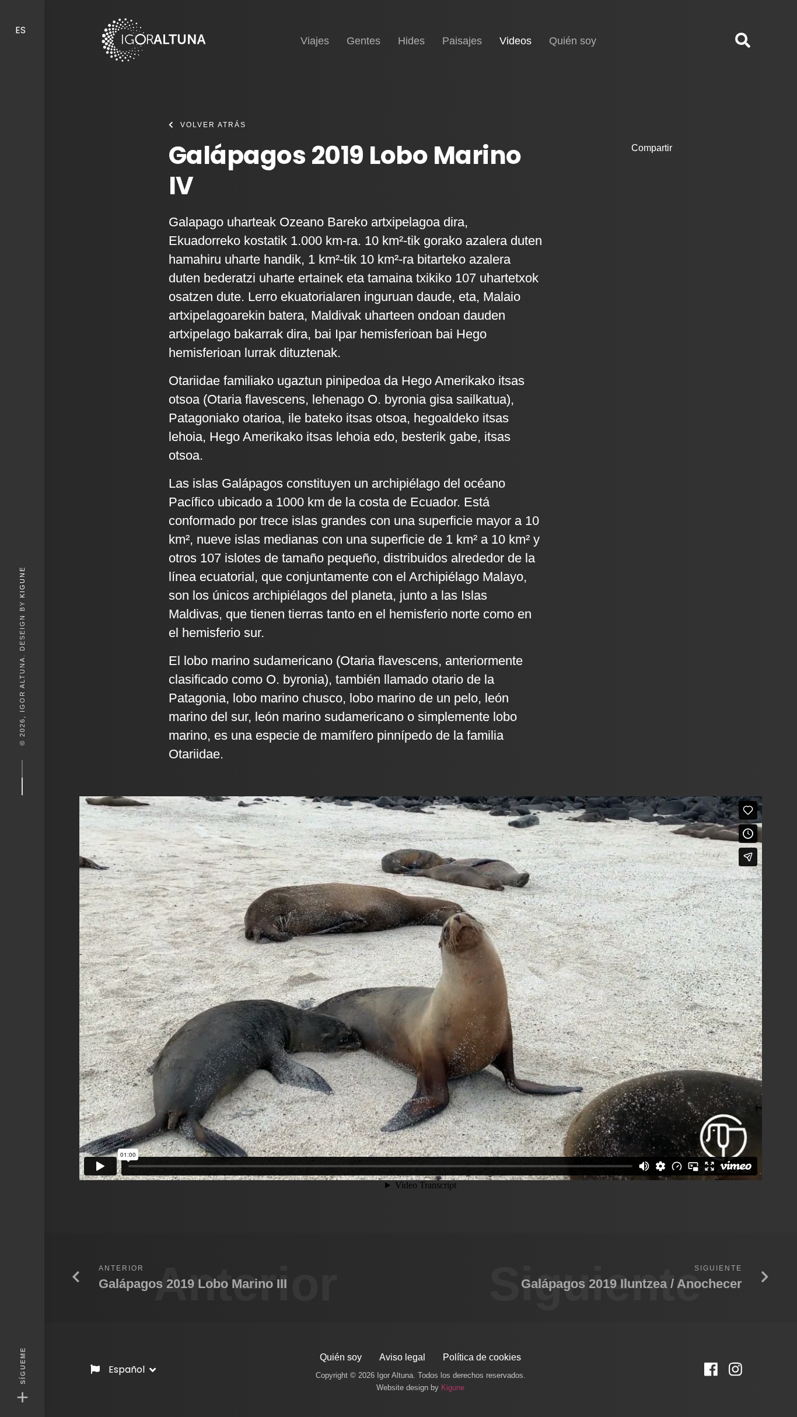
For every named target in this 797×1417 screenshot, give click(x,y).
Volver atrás (213, 125)
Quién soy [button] (572, 41)
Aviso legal (402, 1357)
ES (21, 30)
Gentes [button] (363, 41)
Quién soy (341, 1357)
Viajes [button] (314, 41)
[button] (742, 40)
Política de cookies (482, 1357)
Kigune (22, 582)
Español (128, 1369)
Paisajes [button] (462, 41)
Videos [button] (515, 40)
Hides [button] (411, 41)
